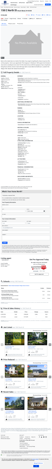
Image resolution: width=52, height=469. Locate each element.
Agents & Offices (29, 2)
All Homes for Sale (5, 437)
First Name (4, 221)
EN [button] (50, 1)
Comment (4, 234)
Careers (46, 1)
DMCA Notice (22, 446)
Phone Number (5, 230)
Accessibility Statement (24, 444)
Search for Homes (14, 2)
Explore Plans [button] (19, 455)
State (28, 209)
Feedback (22, 437)
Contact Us (27, 437)
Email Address (5, 225)
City (3, 209)
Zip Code (4, 214)
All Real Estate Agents (5, 438)
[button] (48, 4)
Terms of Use (28, 252)
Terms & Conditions (24, 443)
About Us (42, 1)
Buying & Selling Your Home (33, 1)
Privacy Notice (34, 252)
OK (36, 466)
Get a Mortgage (14, 4)
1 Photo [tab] (4, 23)
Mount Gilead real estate (22, 430)
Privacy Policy (27, 438)
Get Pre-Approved (39, 274)
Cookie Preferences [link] (24, 448)
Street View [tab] (20, 23)
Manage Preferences (38, 463)
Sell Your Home (22, 2)
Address (5, 204)
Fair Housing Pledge (31, 446)
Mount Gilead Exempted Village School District (19, 285)
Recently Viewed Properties (38, 4)
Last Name (29, 221)
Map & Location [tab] (12, 23)
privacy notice (35, 459)
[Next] (50, 344)
